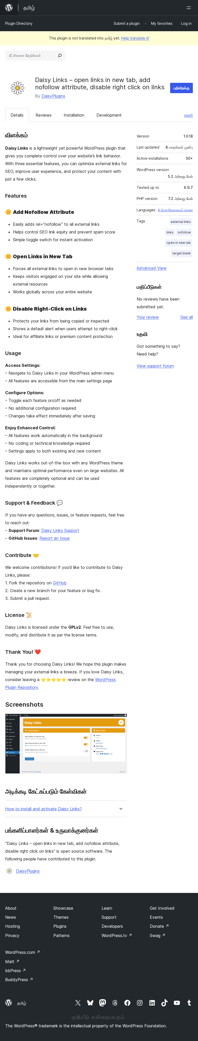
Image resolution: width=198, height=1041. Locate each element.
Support (109, 917)
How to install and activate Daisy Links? (43, 808)
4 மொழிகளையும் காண (175, 210)
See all (186, 317)
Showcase (63, 908)
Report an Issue (54, 538)
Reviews (44, 115)
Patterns (61, 935)
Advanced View (152, 268)
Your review (148, 317)
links (170, 232)
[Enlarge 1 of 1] (120, 720)
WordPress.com (22, 952)
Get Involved (162, 908)
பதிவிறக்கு (181, 88)
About (10, 908)
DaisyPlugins (53, 96)
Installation (74, 115)
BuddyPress (19, 979)
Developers (112, 926)
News (10, 917)
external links (181, 222)
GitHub (59, 582)
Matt (12, 961)
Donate (159, 926)
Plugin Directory (18, 23)
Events (156, 917)
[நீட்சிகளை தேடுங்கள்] (60, 55)
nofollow (184, 232)
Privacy (12, 935)
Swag (158, 935)
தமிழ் (21, 1003)
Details (17, 115)
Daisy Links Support (60, 530)
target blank (181, 253)
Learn (107, 908)
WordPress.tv (117, 935)
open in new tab (179, 243)
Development (109, 115)
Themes (61, 917)
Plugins (60, 926)
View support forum (155, 365)
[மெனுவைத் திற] (190, 7)
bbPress (15, 970)
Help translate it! (135, 38)
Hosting (12, 926)
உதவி (188, 115)
